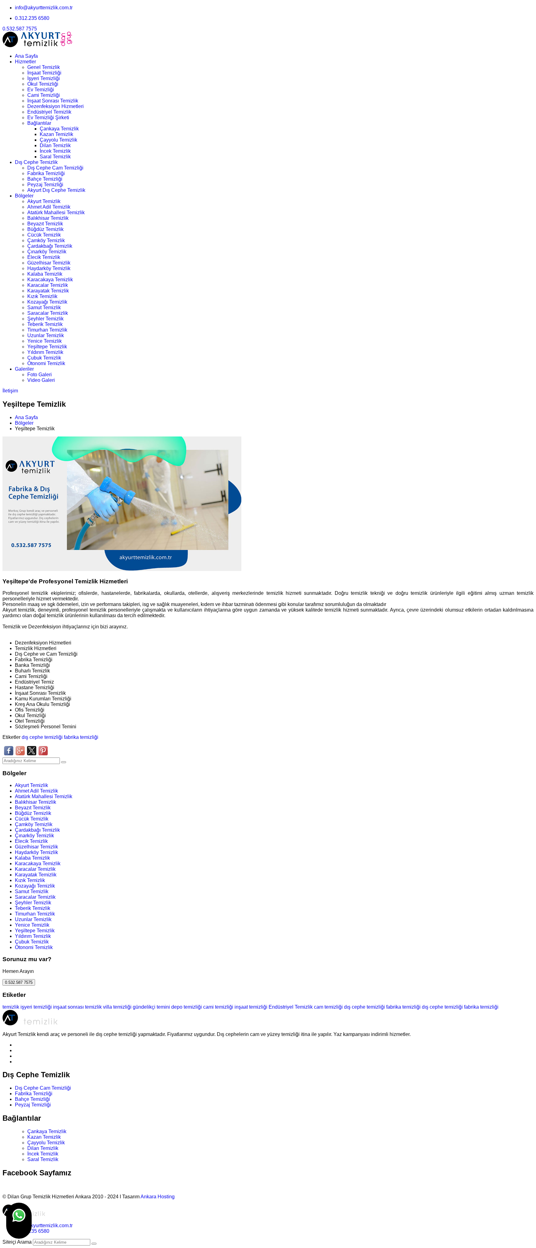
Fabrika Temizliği (46, 173)
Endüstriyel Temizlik (49, 112)
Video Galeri (41, 380)
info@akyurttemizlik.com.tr (44, 7)
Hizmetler (25, 61)
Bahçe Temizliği (44, 179)
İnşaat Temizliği (44, 72)
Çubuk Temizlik (44, 357)
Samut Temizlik (44, 307)
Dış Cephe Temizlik (36, 162)
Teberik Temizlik (45, 324)
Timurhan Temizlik (47, 329)
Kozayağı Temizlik (47, 302)
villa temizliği (117, 1007)
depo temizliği (186, 1007)
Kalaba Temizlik (44, 274)
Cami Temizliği (43, 95)
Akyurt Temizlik (43, 201)
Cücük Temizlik (44, 234)
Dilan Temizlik (55, 145)
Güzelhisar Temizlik (48, 262)
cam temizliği (328, 1007)
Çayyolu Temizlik (58, 139)
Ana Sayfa (26, 56)
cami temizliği (218, 1007)
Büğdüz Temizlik (45, 229)
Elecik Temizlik (43, 257)
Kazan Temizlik (56, 134)
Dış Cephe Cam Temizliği (55, 167)
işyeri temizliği (36, 1007)
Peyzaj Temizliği (45, 184)
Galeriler (24, 369)
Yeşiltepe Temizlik (47, 346)
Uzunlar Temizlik (45, 335)
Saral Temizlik (55, 156)
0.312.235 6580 (32, 18)
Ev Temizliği (40, 89)
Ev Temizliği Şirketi (48, 117)
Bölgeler (24, 195)
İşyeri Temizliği (43, 78)
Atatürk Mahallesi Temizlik (56, 212)
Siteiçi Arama (17, 1242)
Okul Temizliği (42, 84)
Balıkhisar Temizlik (48, 218)
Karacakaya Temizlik (50, 279)
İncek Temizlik (55, 151)
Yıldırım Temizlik (45, 352)
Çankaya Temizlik (59, 128)
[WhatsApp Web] (19, 1221)
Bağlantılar (39, 123)
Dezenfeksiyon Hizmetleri (55, 106)
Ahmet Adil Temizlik (48, 207)
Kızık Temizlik (42, 296)
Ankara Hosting (158, 1196)
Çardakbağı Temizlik (49, 246)
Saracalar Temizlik (47, 313)
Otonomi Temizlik (46, 363)
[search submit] (94, 1244)
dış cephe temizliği (42, 737)
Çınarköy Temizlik (46, 251)
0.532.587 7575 (19, 28)
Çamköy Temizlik (46, 240)
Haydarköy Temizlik (48, 268)
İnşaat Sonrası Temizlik (52, 100)
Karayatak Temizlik (48, 290)
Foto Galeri (39, 374)
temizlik (10, 1007)
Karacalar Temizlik (47, 285)
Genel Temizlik (43, 67)
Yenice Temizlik (44, 341)
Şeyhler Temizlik (45, 318)
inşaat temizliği (250, 1007)
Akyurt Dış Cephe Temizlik (56, 190)
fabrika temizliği (81, 737)
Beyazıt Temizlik (45, 223)
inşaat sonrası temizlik (77, 1007)
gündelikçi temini (151, 1007)
